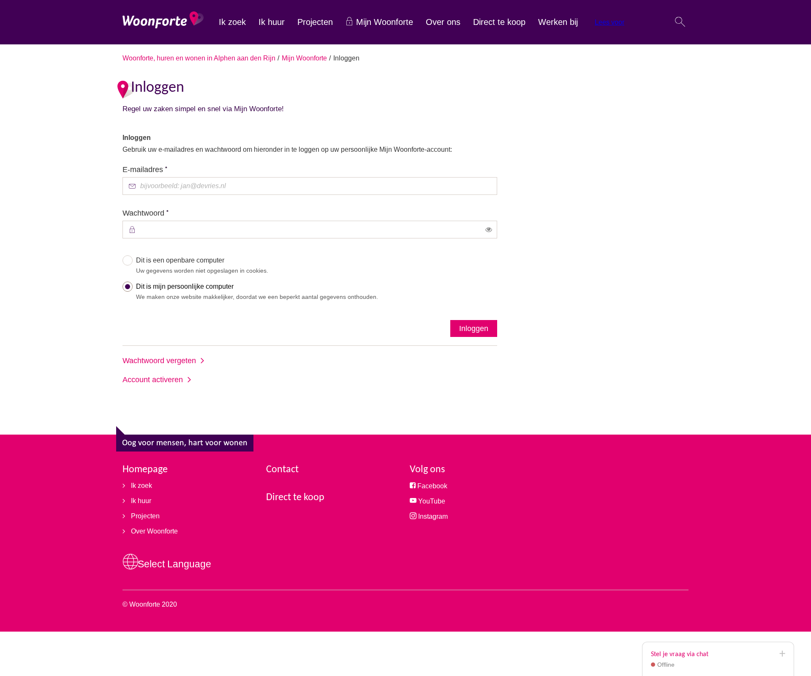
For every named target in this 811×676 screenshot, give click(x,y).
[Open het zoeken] (680, 22)
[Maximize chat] (781, 654)
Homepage (145, 470)
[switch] (488, 229)
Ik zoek (232, 22)
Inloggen (473, 328)
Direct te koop (499, 22)
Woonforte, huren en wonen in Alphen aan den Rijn (198, 58)
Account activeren (152, 379)
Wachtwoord (161, 212)
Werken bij (558, 22)
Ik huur (272, 22)
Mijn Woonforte (384, 22)
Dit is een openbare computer (202, 265)
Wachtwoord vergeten (159, 360)
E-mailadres (161, 169)
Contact (282, 470)
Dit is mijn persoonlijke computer (257, 291)
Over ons (443, 22)
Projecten (315, 22)
